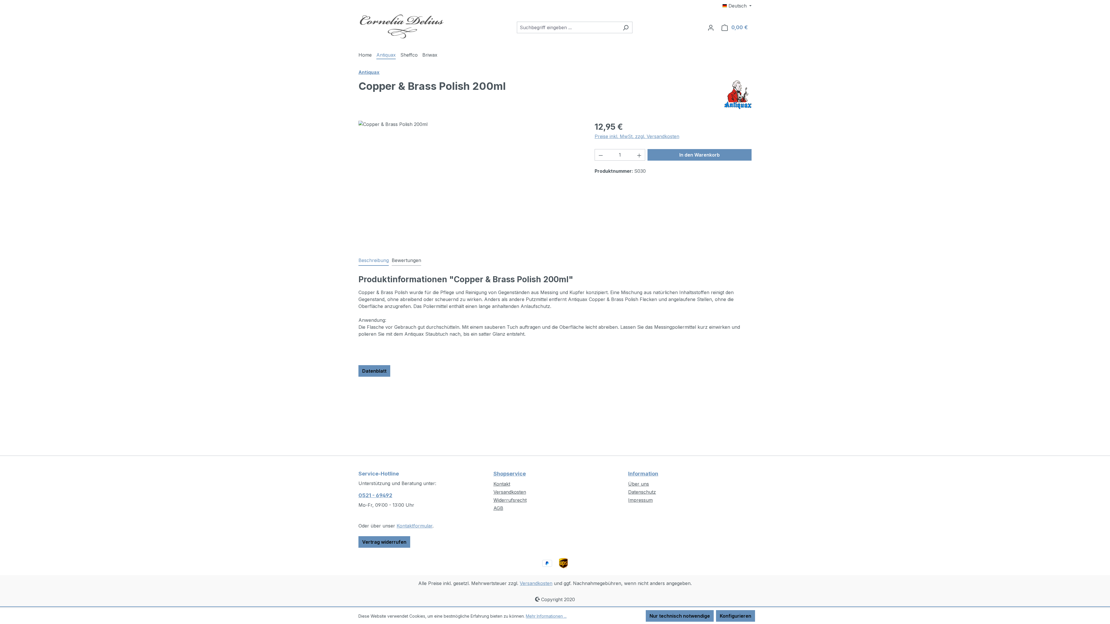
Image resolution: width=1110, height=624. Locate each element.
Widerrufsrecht (510, 500)
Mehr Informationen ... (546, 616)
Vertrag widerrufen (384, 542)
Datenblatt (374, 371)
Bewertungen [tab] (406, 260)
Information (643, 474)
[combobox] (568, 27)
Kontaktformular (414, 526)
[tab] (373, 260)
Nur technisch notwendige (680, 616)
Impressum (640, 500)
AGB (498, 508)
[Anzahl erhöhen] (639, 155)
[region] (471, 183)
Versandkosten (509, 492)
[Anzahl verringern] (601, 155)
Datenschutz (642, 492)
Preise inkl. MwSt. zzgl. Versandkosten (637, 136)
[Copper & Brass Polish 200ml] (470, 183)
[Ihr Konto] (711, 27)
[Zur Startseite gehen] (401, 26)
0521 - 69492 (375, 495)
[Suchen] (625, 27)
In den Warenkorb (699, 155)
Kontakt (501, 484)
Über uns (638, 484)
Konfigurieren (735, 616)
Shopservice (509, 474)
